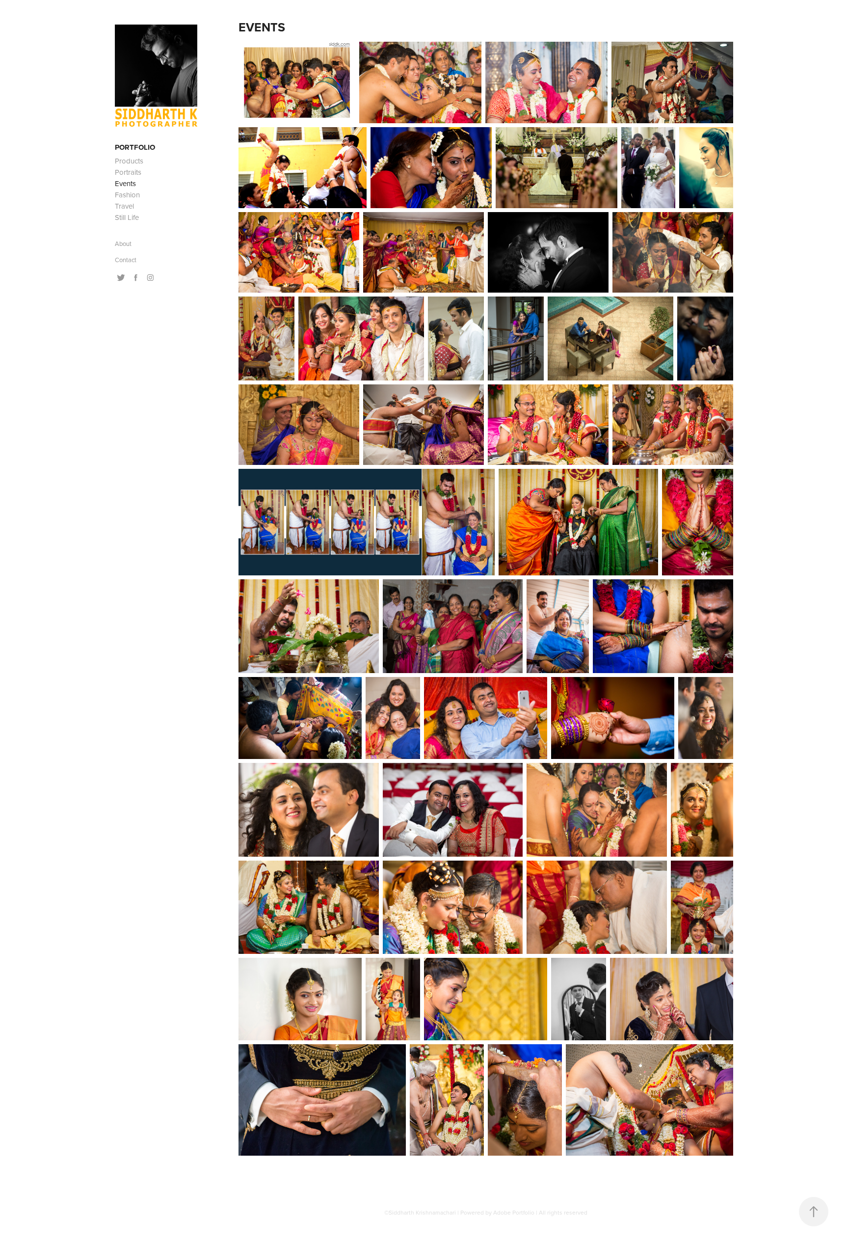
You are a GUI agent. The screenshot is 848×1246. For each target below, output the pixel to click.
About (123, 243)
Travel (124, 206)
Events (125, 183)
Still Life (127, 217)
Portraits (128, 172)
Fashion (127, 195)
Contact (125, 259)
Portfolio (135, 147)
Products (129, 161)
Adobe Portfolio (513, 1212)
